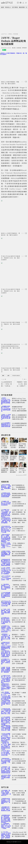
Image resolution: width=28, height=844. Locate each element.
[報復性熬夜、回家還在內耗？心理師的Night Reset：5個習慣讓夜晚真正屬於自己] (6, 686)
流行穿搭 (15, 7)
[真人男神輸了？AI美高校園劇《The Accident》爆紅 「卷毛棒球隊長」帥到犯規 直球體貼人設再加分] (6, 695)
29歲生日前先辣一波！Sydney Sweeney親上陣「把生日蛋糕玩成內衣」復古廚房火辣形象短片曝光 (19, 680)
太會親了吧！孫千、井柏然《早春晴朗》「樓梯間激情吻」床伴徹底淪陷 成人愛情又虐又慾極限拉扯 (19, 514)
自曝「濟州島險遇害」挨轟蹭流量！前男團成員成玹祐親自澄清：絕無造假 (19, 671)
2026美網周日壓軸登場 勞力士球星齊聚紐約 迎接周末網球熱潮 (19, 425)
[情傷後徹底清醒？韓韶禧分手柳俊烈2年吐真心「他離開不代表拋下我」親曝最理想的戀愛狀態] (6, 562)
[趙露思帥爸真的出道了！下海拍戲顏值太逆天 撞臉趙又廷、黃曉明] (6, 801)
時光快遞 (15, 33)
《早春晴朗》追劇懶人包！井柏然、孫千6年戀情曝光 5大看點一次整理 (19, 827)
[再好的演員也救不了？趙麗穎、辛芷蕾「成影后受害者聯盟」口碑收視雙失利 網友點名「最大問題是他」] (6, 537)
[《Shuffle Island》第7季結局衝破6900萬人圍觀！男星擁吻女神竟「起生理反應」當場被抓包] (6, 834)
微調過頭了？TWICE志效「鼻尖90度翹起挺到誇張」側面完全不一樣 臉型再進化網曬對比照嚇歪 (22, 470)
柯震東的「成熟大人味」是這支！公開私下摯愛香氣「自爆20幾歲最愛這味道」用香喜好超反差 (19, 771)
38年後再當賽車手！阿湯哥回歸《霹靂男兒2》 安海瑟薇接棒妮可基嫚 (20, 595)
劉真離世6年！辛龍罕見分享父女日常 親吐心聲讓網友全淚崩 (19, 809)
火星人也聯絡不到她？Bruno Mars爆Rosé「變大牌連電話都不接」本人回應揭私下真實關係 (19, 572)
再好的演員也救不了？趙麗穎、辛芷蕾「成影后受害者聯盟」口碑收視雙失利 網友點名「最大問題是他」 (19, 539)
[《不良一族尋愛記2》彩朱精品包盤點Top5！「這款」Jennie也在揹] (6, 545)
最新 (2, 7)
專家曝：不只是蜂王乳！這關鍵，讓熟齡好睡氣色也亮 (4, 445)
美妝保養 (22, 7)
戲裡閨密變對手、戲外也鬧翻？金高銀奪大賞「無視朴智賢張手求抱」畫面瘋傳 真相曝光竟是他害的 (19, 820)
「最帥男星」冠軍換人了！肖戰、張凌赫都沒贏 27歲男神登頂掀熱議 (19, 588)
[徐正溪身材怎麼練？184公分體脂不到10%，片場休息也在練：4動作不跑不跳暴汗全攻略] (6, 529)
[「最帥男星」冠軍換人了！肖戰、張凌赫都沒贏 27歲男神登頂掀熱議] (6, 587)
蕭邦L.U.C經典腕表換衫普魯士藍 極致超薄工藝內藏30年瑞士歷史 (19, 417)
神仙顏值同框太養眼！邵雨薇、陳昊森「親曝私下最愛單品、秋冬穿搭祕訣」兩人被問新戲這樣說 (13, 458)
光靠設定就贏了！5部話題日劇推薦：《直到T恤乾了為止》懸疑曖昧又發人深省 (19, 712)
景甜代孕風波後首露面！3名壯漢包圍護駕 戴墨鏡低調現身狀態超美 (19, 554)
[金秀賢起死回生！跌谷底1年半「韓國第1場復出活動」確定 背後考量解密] (6, 520)
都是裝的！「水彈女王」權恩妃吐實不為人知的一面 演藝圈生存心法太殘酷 (19, 637)
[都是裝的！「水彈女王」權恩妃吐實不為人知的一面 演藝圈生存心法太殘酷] (6, 637)
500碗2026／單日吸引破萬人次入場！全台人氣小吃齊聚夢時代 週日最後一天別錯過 (19, 621)
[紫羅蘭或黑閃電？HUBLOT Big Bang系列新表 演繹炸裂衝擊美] (6, 409)
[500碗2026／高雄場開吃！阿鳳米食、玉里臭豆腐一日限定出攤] (6, 661)
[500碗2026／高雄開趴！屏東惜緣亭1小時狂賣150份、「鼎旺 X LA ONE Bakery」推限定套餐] (6, 628)
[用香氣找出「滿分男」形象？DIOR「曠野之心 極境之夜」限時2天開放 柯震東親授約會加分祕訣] (6, 744)
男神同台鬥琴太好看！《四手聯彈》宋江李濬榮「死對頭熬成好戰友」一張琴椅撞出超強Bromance (14, 445)
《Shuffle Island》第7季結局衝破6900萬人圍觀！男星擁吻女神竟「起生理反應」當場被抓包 (19, 836)
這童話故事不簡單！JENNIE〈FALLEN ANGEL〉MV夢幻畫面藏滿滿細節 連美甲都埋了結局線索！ (19, 647)
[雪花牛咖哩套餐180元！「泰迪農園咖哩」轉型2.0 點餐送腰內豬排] (6, 487)
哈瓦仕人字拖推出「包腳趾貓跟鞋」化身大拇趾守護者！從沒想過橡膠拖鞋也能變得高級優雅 (14, 470)
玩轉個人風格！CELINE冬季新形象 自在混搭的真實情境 (19, 504)
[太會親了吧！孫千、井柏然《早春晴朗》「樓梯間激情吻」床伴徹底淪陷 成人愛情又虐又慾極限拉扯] (6, 512)
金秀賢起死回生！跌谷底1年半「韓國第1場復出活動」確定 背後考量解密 (19, 521)
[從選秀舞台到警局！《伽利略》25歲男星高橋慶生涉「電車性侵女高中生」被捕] (6, 728)
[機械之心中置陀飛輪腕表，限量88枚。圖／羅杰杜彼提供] (14, 66)
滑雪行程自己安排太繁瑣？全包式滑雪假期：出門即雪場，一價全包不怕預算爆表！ (4, 458)
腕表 (3, 375)
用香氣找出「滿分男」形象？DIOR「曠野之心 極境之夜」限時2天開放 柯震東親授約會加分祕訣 (19, 746)
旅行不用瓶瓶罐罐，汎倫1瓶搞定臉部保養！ (23, 445)
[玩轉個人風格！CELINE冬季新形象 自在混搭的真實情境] (6, 504)
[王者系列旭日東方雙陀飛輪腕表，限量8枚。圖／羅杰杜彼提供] (14, 308)
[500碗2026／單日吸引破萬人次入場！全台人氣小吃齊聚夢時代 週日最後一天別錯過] (6, 620)
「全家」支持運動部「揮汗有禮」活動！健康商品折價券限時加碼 (19, 612)
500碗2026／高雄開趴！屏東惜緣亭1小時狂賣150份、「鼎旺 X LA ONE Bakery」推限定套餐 (19, 630)
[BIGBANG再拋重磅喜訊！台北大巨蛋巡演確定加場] (6, 778)
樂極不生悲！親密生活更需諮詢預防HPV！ (22, 458)
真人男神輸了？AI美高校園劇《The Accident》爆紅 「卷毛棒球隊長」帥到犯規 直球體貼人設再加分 (19, 697)
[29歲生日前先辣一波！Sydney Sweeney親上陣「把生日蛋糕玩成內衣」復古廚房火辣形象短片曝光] (6, 678)
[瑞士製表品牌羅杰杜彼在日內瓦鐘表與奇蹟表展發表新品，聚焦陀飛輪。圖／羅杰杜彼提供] (14, 336)
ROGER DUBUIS (16, 375)
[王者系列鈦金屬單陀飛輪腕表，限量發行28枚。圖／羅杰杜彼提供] (14, 246)
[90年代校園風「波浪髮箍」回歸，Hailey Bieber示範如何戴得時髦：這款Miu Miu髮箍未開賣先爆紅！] (6, 736)
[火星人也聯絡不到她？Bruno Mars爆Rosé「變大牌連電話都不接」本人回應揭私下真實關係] (6, 570)
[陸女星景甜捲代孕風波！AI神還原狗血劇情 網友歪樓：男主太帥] (6, 703)
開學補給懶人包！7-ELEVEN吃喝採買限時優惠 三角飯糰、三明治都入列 (19, 762)
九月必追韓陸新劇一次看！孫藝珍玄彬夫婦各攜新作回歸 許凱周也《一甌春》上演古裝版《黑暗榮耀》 (19, 721)
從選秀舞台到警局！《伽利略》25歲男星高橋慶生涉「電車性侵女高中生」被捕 (19, 729)
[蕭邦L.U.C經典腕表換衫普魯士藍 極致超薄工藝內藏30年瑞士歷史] (6, 417)
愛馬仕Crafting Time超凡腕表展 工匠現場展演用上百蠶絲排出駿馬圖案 (19, 401)
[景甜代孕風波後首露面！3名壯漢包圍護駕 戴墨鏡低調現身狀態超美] (6, 554)
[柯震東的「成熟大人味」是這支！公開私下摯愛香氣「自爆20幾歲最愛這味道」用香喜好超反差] (6, 769)
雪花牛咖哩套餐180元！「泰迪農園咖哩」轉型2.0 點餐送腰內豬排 (19, 488)
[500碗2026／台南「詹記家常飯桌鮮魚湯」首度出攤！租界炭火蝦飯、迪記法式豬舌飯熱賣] (6, 653)
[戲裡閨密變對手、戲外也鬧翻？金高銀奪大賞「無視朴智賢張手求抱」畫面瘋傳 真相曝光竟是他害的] (6, 818)
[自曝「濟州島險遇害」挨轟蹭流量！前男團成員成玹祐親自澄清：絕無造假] (6, 670)
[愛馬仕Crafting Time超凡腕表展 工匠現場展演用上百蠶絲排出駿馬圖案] (6, 400)
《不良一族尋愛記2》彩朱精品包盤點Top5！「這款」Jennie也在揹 (19, 546)
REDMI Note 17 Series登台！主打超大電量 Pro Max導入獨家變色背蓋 (19, 754)
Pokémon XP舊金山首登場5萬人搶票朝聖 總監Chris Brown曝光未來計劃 (19, 604)
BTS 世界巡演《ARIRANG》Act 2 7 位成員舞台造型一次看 (19, 578)
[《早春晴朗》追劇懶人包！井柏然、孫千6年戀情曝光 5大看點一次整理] (6, 826)
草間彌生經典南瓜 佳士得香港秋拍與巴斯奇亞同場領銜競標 (19, 495)
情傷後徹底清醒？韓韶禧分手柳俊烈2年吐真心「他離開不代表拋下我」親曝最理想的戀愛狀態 (19, 564)
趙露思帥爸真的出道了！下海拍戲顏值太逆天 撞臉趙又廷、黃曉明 (19, 801)
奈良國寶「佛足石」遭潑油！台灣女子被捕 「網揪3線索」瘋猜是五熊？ (19, 794)
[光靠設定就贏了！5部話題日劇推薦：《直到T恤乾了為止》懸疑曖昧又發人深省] (6, 711)
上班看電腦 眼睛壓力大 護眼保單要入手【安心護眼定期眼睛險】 (4, 470)
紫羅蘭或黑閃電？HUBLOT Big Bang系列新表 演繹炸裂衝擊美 (19, 409)
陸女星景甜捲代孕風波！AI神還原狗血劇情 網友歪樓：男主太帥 (19, 703)
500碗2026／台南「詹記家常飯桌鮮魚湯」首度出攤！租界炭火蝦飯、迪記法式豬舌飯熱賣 (19, 655)
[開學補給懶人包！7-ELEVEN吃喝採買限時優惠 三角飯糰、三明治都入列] (6, 761)
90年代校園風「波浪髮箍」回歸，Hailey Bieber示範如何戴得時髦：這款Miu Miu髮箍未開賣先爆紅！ (19, 738)
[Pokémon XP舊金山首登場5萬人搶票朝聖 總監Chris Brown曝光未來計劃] (6, 603)
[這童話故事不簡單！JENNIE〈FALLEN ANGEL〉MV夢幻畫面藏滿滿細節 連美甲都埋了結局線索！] (6, 645)
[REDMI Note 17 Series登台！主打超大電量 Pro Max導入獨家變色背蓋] (6, 753)
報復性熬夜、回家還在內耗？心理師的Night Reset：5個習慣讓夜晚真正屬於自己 (19, 687)
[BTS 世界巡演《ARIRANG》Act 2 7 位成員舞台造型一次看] (6, 578)
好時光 (10, 33)
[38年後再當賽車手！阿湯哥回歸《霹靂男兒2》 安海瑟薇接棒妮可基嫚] (6, 595)
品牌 (8, 375)
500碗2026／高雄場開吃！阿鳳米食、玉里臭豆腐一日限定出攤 (19, 661)
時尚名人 (8, 7)
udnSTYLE (4, 33)
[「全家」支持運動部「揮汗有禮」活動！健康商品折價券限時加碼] (6, 612)
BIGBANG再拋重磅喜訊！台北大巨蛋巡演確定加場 (19, 778)
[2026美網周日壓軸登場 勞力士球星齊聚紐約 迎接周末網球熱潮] (6, 425)
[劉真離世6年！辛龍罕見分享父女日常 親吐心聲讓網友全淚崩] (6, 809)
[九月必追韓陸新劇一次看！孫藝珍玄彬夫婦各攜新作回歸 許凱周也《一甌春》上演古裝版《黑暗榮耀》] (6, 720)
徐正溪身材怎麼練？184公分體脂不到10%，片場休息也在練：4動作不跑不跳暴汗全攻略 (19, 531)
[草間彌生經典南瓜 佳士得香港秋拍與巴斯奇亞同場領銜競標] (6, 495)
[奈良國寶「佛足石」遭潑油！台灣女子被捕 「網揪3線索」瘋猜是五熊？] (6, 793)
